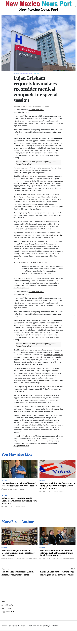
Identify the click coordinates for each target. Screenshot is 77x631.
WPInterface (54, 626)
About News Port (8, 605)
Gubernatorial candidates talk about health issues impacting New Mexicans (19, 500)
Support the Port (8, 612)
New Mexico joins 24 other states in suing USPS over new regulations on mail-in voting (57, 485)
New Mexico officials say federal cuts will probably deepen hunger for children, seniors (56, 553)
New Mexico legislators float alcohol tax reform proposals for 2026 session (18, 553)
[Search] (74, 5)
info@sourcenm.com (21, 288)
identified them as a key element (37, 207)
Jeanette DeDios (58, 491)
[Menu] (3, 5)
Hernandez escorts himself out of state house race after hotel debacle (19, 484)
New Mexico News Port (38, 9)
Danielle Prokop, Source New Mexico (38, 106)
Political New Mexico (26, 73)
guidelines (38, 146)
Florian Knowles (19, 489)
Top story (36, 73)
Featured (16, 73)
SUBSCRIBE (42, 262)
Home (4, 601)
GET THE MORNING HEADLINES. (26, 262)
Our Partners (6, 608)
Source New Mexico (36, 110)
